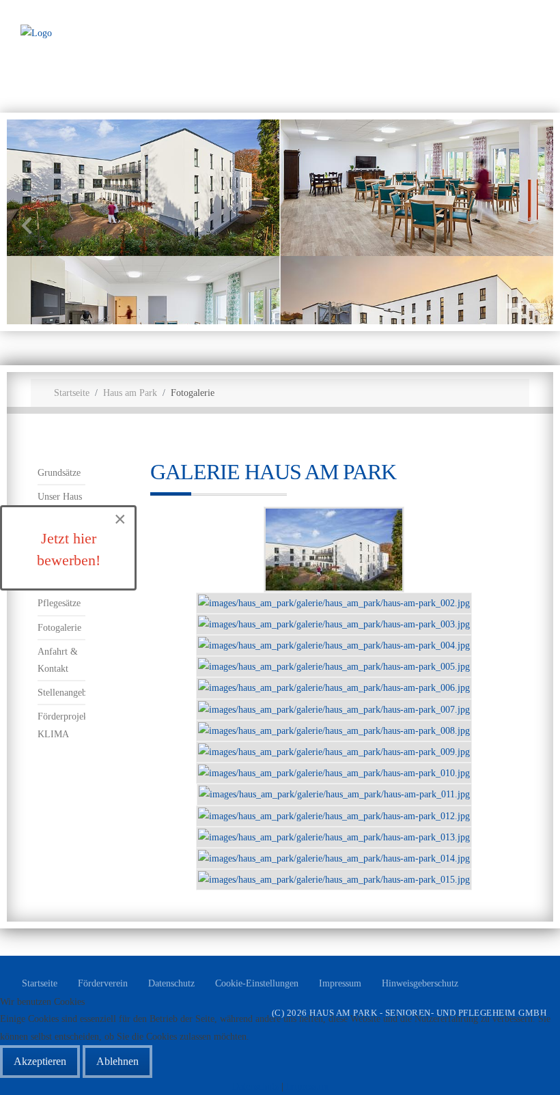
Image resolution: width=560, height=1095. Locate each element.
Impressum (340, 983)
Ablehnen (117, 1061)
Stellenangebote (61, 692)
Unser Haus (60, 497)
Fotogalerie (59, 628)
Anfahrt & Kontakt (58, 660)
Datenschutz (171, 983)
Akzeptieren (40, 1061)
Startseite (39, 983)
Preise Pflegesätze (59, 594)
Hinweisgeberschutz (420, 983)
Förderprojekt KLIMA (61, 725)
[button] (514, 306)
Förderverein (103, 983)
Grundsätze (59, 473)
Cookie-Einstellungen (256, 983)
